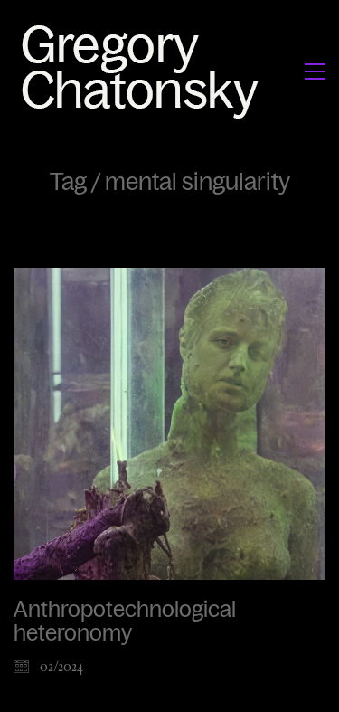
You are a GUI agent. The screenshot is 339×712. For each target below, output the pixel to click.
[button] (315, 71)
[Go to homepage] (145, 71)
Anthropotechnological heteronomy (125, 621)
